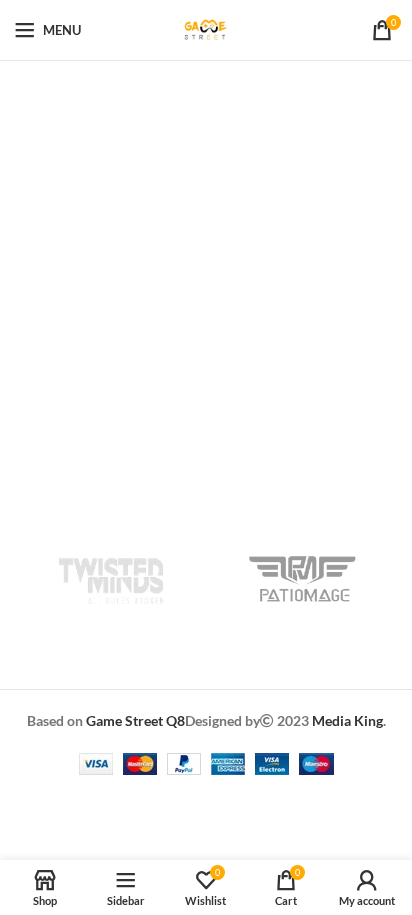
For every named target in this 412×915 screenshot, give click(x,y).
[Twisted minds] (110, 579)
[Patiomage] (301, 579)
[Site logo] (206, 28)
